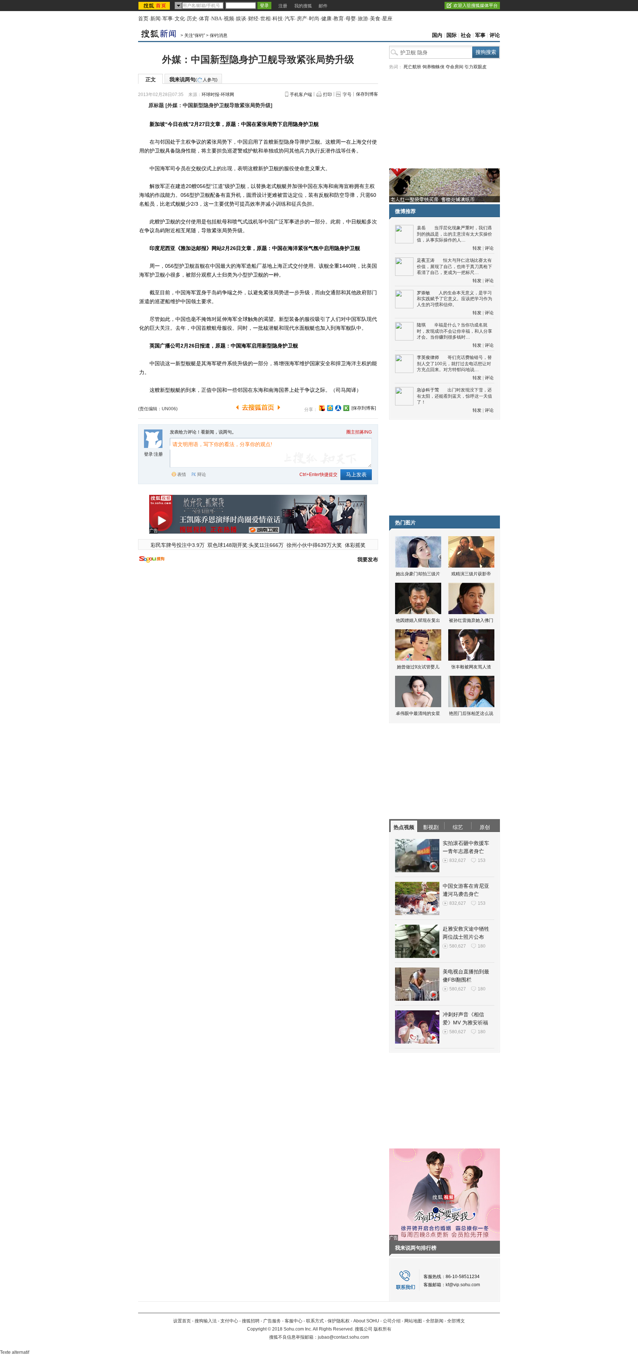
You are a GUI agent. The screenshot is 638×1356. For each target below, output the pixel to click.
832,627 (457, 860)
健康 (326, 18)
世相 (265, 18)
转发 (477, 248)
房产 (302, 18)
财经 (253, 18)
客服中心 (293, 1321)
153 (482, 860)
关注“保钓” (194, 35)
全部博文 (456, 1321)
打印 (327, 94)
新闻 (155, 18)
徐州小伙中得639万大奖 (314, 545)
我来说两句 (193, 79)
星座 (387, 18)
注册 (282, 5)
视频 (229, 18)
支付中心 (229, 1321)
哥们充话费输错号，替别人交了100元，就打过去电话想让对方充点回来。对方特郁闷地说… (454, 363)
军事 (167, 18)
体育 (204, 18)
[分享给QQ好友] (330, 408)
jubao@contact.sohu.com (343, 1337)
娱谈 (241, 18)
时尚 (314, 18)
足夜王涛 (426, 260)
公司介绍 (392, 1321)
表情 (181, 474)
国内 (437, 35)
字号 (347, 94)
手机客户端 (301, 94)
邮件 (323, 5)
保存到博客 (367, 94)
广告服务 (272, 1321)
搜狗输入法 (206, 1321)
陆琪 (421, 325)
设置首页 (182, 1321)
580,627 (457, 946)
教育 (338, 18)
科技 (277, 18)
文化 (180, 18)
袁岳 (421, 227)
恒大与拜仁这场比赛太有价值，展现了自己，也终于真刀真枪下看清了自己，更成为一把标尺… (454, 266)
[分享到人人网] (338, 408)
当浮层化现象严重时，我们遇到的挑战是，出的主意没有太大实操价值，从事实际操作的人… (454, 234)
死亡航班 (412, 66)
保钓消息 (218, 35)
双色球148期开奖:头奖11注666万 (245, 545)
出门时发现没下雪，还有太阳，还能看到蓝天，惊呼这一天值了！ (454, 396)
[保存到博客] (363, 408)
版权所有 (382, 1329)
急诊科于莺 (428, 390)
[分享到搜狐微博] (322, 408)
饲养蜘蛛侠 (433, 66)
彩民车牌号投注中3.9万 (178, 545)
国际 (451, 35)
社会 (466, 35)
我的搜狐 (303, 5)
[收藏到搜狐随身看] (346, 408)
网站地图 (413, 1321)
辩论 (201, 474)
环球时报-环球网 (218, 94)
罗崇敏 (423, 292)
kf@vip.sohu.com (463, 1284)
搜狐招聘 (251, 1321)
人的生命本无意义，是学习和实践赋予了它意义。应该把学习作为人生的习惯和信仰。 (454, 299)
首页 (143, 18)
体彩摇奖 (355, 545)
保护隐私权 (338, 1321)
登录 (148, 454)
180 (482, 946)
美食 (375, 18)
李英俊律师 (428, 357)
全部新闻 (434, 1321)
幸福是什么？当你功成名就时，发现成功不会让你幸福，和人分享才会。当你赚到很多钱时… (454, 331)
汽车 (290, 18)
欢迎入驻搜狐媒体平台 (475, 5)
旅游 (363, 18)
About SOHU (366, 1321)
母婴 (351, 18)
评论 (495, 35)
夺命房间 (454, 66)
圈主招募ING (359, 432)
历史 (192, 18)
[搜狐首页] (154, 5)
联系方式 (315, 1321)
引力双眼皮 (475, 66)
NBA (216, 18)
